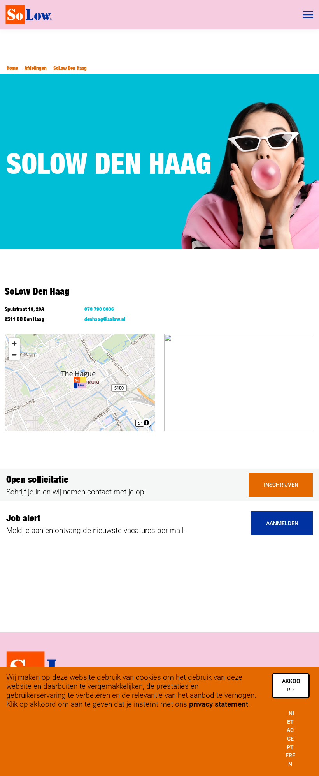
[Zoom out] (14, 354)
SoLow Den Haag (70, 68)
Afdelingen (36, 68)
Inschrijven (281, 484)
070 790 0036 (99, 309)
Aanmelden (282, 523)
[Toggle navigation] (308, 14)
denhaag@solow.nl (104, 319)
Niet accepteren (290, 738)
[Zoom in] (14, 343)
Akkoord (291, 685)
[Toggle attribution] (146, 422)
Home (12, 68)
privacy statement (218, 704)
